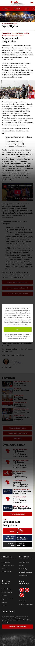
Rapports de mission (8, 599)
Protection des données (26, 604)
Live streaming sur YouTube (17, 294)
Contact (4, 605)
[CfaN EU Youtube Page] (27, 589)
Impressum (22, 601)
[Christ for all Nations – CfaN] (17, 3)
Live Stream (6, 9)
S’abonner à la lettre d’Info (17, 626)
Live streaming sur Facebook (17, 288)
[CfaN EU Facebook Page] (21, 589)
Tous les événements (17, 514)
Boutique (17, 438)
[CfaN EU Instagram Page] (21, 595)
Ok (17, 329)
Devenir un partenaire (17, 433)
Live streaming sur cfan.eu (18, 282)
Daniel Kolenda (6, 589)
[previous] (28, 96)
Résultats (17, 9)
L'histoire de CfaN (7, 592)
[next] (32, 96)
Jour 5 (26, 9)
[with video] (11, 386)
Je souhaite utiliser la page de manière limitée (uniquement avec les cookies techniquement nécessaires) (17, 336)
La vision (4, 595)
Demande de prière (18, 428)
